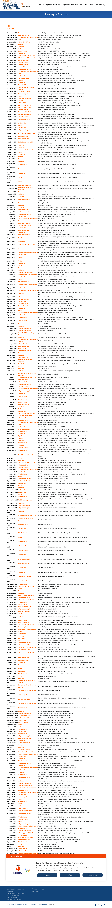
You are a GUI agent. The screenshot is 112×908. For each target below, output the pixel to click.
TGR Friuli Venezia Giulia (25, 837)
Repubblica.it (22, 555)
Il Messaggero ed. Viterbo (26, 833)
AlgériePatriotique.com (25, 500)
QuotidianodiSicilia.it (24, 112)
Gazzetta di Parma (23, 85)
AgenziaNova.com (23, 299)
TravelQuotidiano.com (24, 607)
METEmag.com (22, 411)
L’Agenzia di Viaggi (24, 505)
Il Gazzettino (22, 633)
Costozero (21, 49)
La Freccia (21, 46)
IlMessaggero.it (23, 357)
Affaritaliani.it (22, 164)
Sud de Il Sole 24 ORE (24, 105)
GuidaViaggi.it (22, 51)
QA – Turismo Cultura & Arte (26, 55)
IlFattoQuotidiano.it (24, 743)
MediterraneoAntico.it (24, 185)
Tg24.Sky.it (21, 638)
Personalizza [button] (92, 875)
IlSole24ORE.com (23, 103)
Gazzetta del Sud (23, 109)
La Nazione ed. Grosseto (25, 581)
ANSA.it (20, 409)
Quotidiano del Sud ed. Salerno (27, 150)
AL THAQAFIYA (22, 808)
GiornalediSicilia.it (23, 60)
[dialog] (56, 867)
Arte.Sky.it (21, 631)
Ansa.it (20, 33)
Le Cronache (22, 76)
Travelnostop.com (23, 35)
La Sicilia (21, 145)
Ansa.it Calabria (23, 722)
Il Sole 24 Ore (22, 196)
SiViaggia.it (21, 241)
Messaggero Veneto (24, 636)
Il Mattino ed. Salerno (24, 69)
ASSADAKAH (22, 511)
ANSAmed (21, 772)
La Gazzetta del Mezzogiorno (27, 629)
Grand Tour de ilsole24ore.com (27, 274)
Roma (20, 40)
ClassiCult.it (21, 207)
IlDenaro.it (21, 80)
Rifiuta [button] (70, 875)
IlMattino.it (21, 53)
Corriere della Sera (24, 649)
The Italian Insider (23, 281)
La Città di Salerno (23, 62)
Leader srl (10, 891)
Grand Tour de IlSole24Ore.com (27, 377)
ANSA (20, 261)
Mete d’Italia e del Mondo (26, 595)
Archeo (20, 159)
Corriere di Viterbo (23, 64)
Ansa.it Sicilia (22, 348)
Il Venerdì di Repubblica (25, 576)
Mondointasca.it (23, 379)
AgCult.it (20, 265)
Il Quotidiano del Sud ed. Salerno (28, 37)
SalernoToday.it (23, 306)
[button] (104, 4)
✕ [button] (102, 856)
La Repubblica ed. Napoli (25, 415)
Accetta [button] (47, 875)
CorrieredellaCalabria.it (25, 350)
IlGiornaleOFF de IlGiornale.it (27, 647)
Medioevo (21, 161)
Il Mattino (21, 445)
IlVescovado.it (22, 320)
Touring (20, 44)
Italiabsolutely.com (24, 67)
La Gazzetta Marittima (25, 481)
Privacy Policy (54, 904)
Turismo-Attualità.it (24, 611)
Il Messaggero (22, 848)
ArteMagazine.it (23, 238)
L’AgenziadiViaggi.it (24, 130)
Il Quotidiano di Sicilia (24, 715)
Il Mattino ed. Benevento (25, 272)
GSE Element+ (22, 182)
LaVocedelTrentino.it (24, 98)
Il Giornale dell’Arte (24, 42)
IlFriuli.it (20, 100)
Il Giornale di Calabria (24, 91)
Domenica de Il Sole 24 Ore (26, 752)
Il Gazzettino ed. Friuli (24, 645)
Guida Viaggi (22, 627)
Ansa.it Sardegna (23, 622)
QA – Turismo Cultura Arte (26, 586)
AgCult (20, 177)
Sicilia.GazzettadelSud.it (25, 142)
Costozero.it (21, 293)
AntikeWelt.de (22, 729)
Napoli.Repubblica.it (24, 78)
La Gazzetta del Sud (24, 718)
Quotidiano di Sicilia (24, 699)
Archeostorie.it (22, 835)
